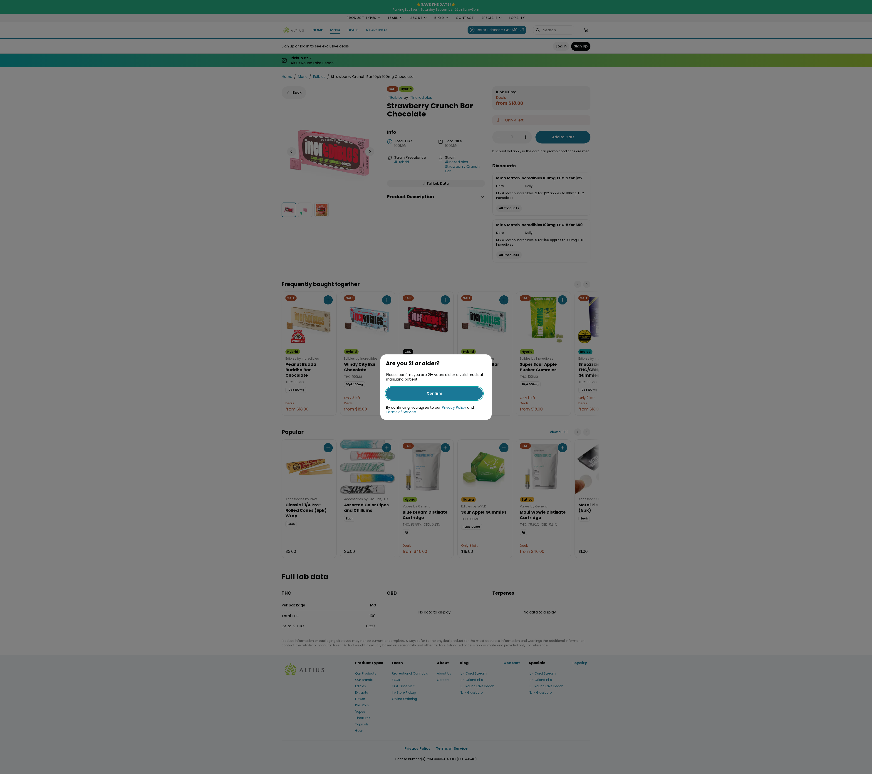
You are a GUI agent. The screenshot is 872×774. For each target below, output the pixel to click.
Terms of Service (401, 412)
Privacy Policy (454, 407)
